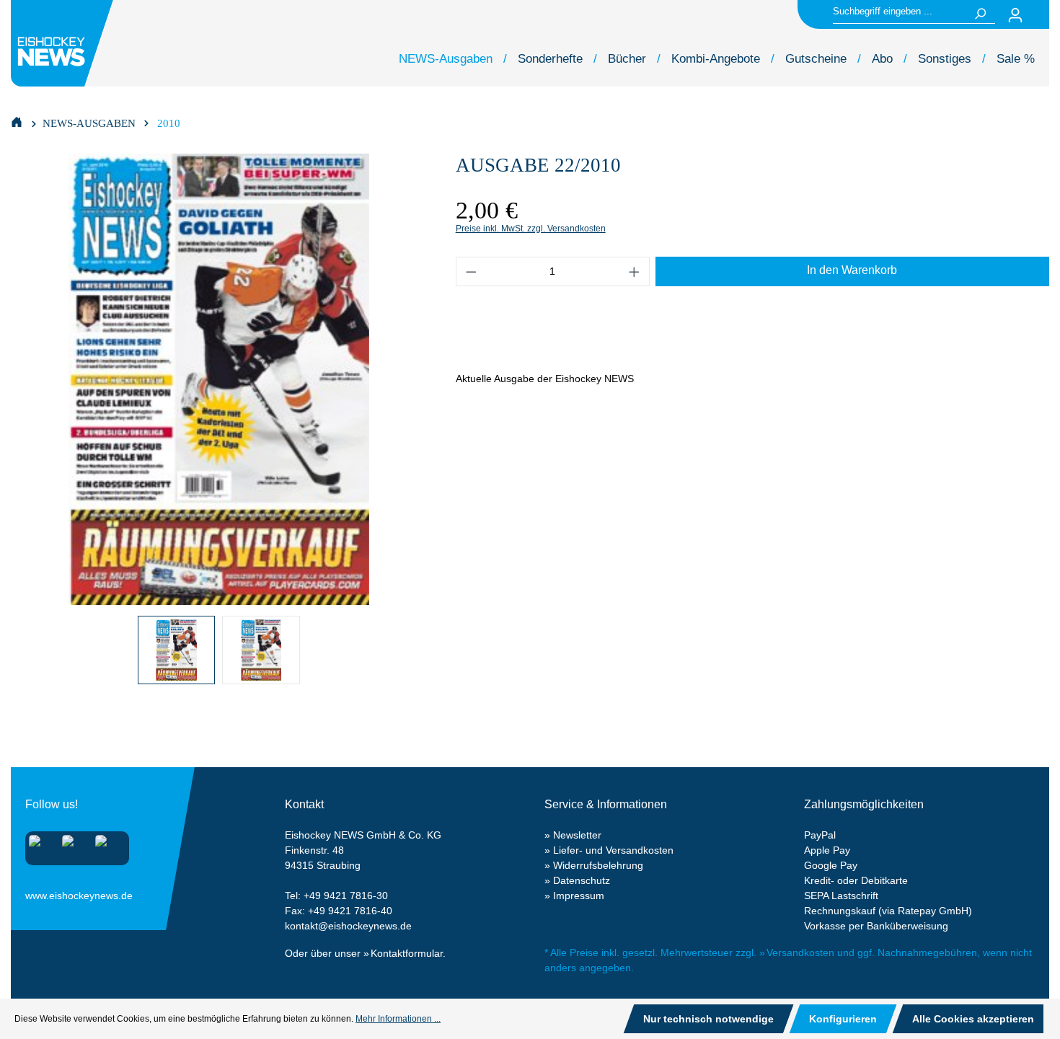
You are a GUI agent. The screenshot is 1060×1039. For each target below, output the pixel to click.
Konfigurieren (843, 1019)
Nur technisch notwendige (708, 1019)
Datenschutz (581, 880)
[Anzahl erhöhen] (634, 271)
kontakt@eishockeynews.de (348, 926)
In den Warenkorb (852, 270)
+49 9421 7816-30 (346, 895)
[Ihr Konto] (1015, 15)
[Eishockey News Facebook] (72, 845)
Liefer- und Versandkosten (613, 850)
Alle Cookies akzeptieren (973, 1019)
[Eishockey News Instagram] (39, 845)
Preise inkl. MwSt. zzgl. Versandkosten (531, 229)
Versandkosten (800, 952)
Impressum (578, 895)
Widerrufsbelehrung (598, 865)
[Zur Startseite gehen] (64, 43)
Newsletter (577, 835)
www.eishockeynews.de (43, 893)
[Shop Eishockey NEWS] (16, 121)
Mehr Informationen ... (398, 1019)
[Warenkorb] (1040, 15)
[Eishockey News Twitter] (106, 845)
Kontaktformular (407, 953)
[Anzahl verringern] (471, 271)
